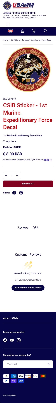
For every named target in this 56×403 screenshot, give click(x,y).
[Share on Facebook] (14, 192)
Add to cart (28, 184)
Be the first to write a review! (28, 287)
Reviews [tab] (23, 227)
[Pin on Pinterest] (21, 192)
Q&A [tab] (35, 227)
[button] (33, 31)
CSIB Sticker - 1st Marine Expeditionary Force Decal (31, 40)
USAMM (12, 395)
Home (5, 40)
